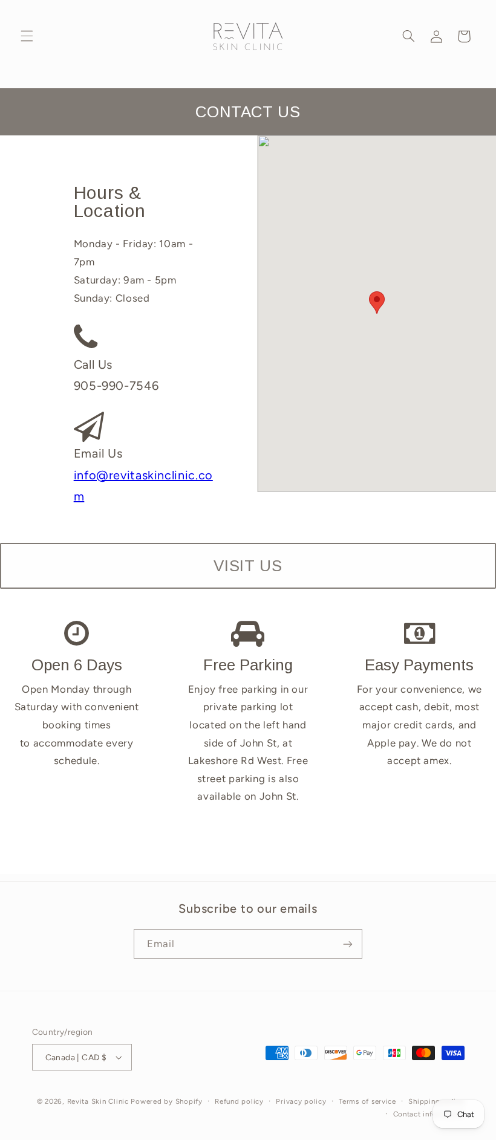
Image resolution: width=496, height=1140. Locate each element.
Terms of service (367, 1101)
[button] (27, 36)
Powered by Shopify (166, 1101)
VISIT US (248, 566)
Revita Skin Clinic (98, 1101)
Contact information (429, 1114)
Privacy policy (301, 1101)
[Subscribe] (348, 944)
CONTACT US (247, 112)
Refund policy (239, 1101)
